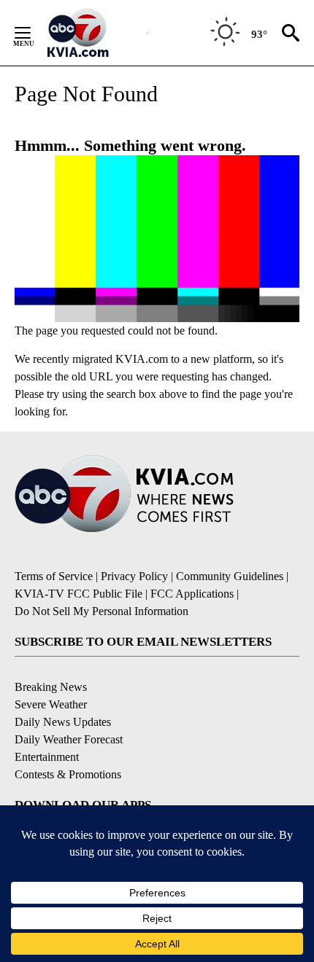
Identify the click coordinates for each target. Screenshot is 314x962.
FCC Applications (192, 593)
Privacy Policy (134, 576)
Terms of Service (54, 576)
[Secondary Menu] (34, 33)
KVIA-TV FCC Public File (78, 593)
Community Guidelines (229, 576)
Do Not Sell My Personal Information (101, 611)
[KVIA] (94, 32)
